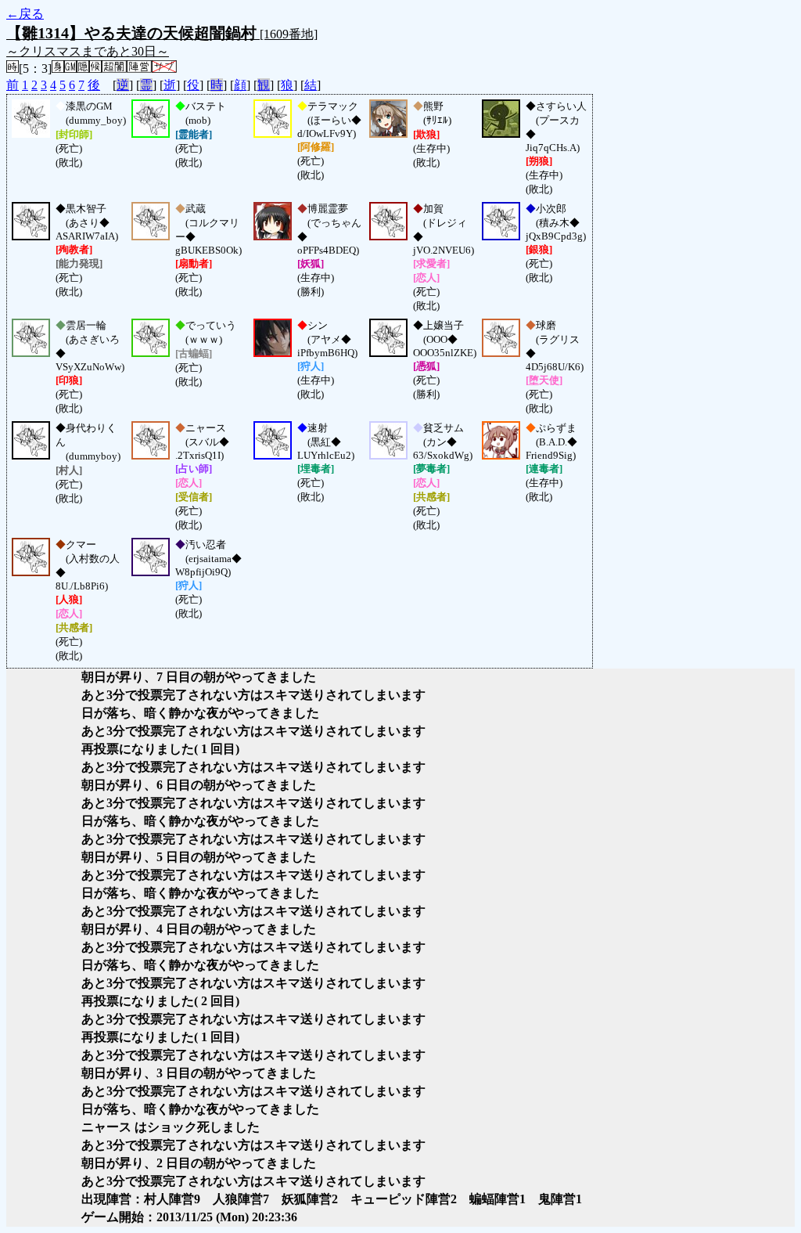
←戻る (25, 13)
